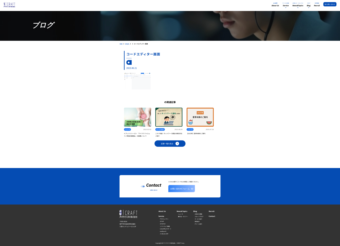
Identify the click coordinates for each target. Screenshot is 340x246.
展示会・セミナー (183, 216)
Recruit (212, 211)
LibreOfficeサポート (165, 229)
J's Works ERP (164, 234)
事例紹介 (197, 221)
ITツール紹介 (198, 224)
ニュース (180, 214)
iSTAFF (162, 221)
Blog (195, 211)
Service (161, 216)
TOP (121, 44)
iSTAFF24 (162, 224)
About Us (162, 211)
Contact (212, 216)
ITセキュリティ (164, 219)
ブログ (127, 44)
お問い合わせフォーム (180, 188)
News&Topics (182, 211)
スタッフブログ (199, 216)
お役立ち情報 (198, 214)
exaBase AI (163, 231)
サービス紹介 (198, 219)
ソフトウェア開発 (165, 226)
